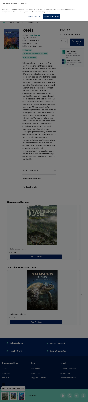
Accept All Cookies (51, 16)
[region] (44, 10)
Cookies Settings (33, 16)
